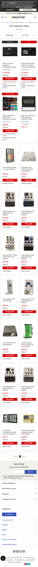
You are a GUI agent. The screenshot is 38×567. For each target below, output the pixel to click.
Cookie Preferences (28, 7)
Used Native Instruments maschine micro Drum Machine (9, 432)
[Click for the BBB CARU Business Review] (27, 564)
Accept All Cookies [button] (28, 9)
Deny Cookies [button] (10, 9)
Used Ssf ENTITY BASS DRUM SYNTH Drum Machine (10, 257)
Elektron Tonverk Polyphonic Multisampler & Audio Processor (9, 65)
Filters (8, 35)
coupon (25, 13)
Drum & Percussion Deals (17, 22)
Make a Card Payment (9, 539)
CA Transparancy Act (9, 560)
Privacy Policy (12, 2)
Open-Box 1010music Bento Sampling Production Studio (28, 117)
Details (4, 87)
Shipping (5, 525)
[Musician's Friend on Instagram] (23, 551)
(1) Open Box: (25, 124)
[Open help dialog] (3, 558)
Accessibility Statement (28, 560)
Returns (4, 530)
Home (2, 22)
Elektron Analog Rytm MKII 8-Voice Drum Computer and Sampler (28, 65)
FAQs (3, 535)
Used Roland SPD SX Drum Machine (9, 343)
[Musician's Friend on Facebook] (14, 551)
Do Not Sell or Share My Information (13, 557)
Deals (7, 22)
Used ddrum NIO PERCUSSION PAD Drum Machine (27, 169)
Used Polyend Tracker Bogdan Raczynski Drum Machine (28, 432)
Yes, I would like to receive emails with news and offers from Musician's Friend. (18, 477)
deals (20, 13)
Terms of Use (18, 7)
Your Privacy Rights (30, 559)
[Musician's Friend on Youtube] (20, 551)
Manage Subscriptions (9, 544)
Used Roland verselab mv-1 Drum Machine (9, 168)
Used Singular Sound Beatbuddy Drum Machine (9, 213)
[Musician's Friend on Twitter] (17, 551)
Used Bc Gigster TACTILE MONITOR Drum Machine (27, 344)
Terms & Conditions (19, 559)
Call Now (10, 514)
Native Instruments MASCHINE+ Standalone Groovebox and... (10, 117)
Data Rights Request (28, 557)
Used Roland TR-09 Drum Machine (9, 300)
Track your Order (7, 520)
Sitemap (18, 560)
